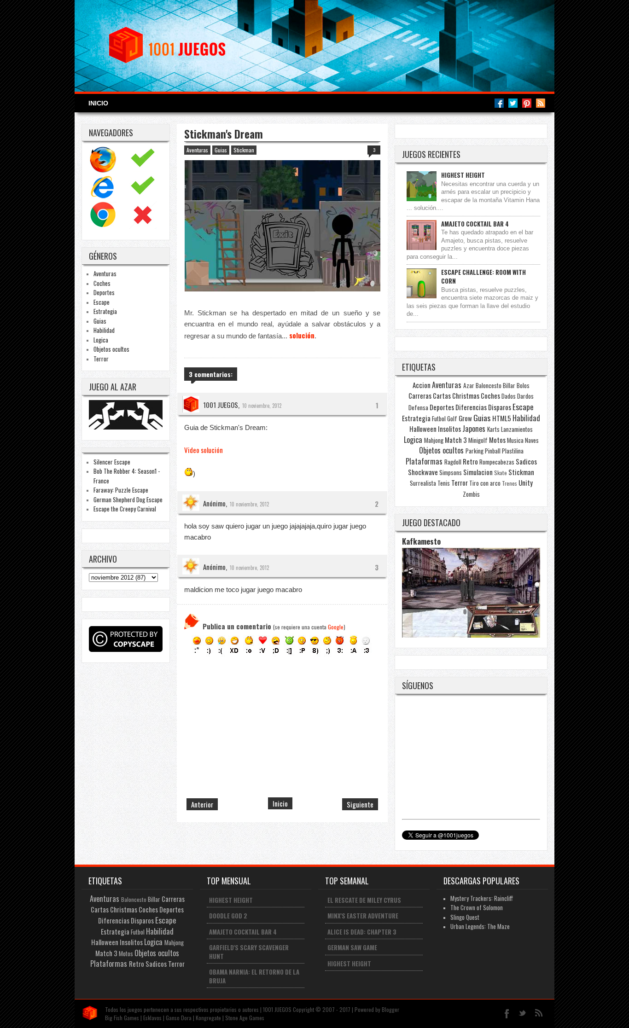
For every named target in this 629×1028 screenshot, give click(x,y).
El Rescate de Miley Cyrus (364, 900)
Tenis (443, 483)
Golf (452, 418)
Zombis (471, 494)
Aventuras (104, 273)
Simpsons (450, 472)
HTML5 (501, 418)
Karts (493, 429)
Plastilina (513, 450)
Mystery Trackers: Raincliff (481, 898)
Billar (509, 385)
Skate (500, 472)
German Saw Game (352, 947)
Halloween (423, 429)
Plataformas (424, 461)
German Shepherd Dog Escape (128, 499)
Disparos (499, 407)
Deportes (104, 292)
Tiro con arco (485, 483)
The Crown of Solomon (476, 907)
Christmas (465, 395)
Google (336, 627)
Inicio (98, 103)
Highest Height (463, 175)
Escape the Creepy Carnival (124, 508)
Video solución (203, 450)
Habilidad (104, 330)
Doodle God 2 (228, 915)
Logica (100, 339)
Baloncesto (488, 385)
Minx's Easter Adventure (362, 915)
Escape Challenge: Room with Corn (483, 276)
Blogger (390, 1009)
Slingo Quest (464, 917)
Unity (525, 482)
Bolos (523, 385)
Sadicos (526, 461)
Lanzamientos (517, 429)
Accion (422, 385)
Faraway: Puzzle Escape (120, 489)
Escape (101, 302)
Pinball (493, 450)
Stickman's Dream (223, 134)
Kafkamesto (421, 541)
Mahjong (433, 440)
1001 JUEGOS (220, 405)
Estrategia (105, 311)
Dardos (525, 396)
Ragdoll (452, 461)
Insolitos (449, 429)
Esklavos (152, 1018)
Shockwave (423, 472)
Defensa (418, 407)
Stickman (243, 150)
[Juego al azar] (127, 426)
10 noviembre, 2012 (261, 405)
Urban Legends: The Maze (480, 926)
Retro (470, 461)
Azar (468, 385)
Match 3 (456, 440)
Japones (473, 428)
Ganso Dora (179, 1018)
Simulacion (478, 472)
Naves (532, 440)
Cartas (442, 395)
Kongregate (208, 1018)
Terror (101, 358)
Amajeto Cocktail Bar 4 (475, 223)
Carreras (419, 395)
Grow (465, 418)
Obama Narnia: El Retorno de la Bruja (254, 976)
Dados (508, 396)
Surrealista (423, 483)
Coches (102, 283)
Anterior (202, 804)
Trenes (509, 483)
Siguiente (360, 804)
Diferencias (471, 407)
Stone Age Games (244, 1018)
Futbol (439, 418)
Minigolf (478, 440)
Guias (99, 320)
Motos (497, 440)
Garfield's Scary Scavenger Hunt (249, 952)
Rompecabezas (496, 461)
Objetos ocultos (111, 349)
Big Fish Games (122, 1018)
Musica (515, 440)
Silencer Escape (111, 461)
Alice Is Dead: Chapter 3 (361, 931)
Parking (474, 450)
